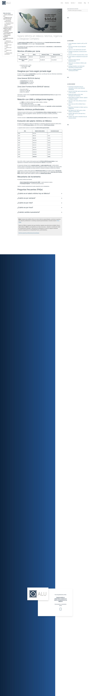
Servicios (73, 2)
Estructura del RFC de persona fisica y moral (78, 54)
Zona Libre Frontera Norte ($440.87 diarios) (8, 24)
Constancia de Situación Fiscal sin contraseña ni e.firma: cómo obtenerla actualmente (77, 88)
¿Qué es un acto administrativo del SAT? (77, 49)
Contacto (80, 2)
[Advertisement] (77, 27)
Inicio (62, 2)
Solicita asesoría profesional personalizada (28, 233)
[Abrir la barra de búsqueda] (88, 2)
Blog (85, 2)
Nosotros (67, 2)
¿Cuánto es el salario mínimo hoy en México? (8, 42)
